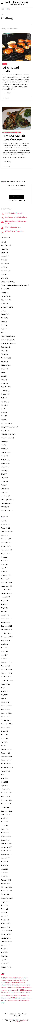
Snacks (3, 478)
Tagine (3, 492)
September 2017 (7, 680)
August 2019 (5, 597)
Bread (3, 267)
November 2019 (6, 586)
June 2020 (4, 561)
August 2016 (5, 728)
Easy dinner (26, 987)
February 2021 (6, 539)
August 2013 (5, 858)
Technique (4, 496)
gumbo (11, 992)
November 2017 (6, 673)
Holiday (3, 362)
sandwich (20, 998)
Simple (3, 470)
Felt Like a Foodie (16, 2)
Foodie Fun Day (6, 340)
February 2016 (6, 749)
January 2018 (5, 666)
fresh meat (4, 347)
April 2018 (4, 655)
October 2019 (5, 590)
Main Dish (12, 132)
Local (3, 380)
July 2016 (4, 731)
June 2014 (4, 822)
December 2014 (6, 800)
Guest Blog (5, 358)
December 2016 (6, 713)
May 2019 (4, 608)
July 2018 (4, 644)
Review (3, 441)
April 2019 (4, 611)
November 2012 (6, 891)
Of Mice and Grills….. (10, 69)
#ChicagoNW (4, 977)
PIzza (3, 412)
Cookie (3, 303)
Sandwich (4, 452)
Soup (3, 481)
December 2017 (6, 670)
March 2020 (5, 572)
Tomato (3, 1003)
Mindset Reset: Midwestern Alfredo (15, 222)
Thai (9, 1000)
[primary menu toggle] (2, 3)
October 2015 (5, 764)
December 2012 (6, 887)
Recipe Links (16, 1015)
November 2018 (6, 630)
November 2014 (6, 804)
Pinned (2, 998)
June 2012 (4, 909)
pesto (25, 995)
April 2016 (4, 742)
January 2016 (5, 753)
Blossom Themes (24, 1020)
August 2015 (5, 771)
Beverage (4, 264)
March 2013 (5, 876)
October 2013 (5, 851)
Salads (3, 449)
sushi (6, 1000)
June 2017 (4, 691)
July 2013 (4, 862)
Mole (3, 398)
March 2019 (5, 615)
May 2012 (4, 913)
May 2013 (4, 869)
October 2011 (5, 938)
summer (4, 489)
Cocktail (3, 293)
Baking (3, 256)
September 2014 (7, 811)
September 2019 (7, 593)
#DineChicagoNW (14, 977)
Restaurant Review (7, 434)
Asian (3, 249)
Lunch (3, 383)
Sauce (3, 456)
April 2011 (4, 960)
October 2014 (5, 807)
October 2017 (5, 677)
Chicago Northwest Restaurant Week (13, 285)
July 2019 (4, 601)
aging (3, 242)
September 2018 (7, 637)
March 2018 (5, 659)
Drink (3, 322)
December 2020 (6, 543)
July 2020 (4, 557)
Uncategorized (6, 499)
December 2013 (6, 844)
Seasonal (4, 463)
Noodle (3, 401)
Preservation (5, 423)
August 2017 (5, 684)
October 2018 (5, 633)
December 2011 (6, 931)
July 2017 (4, 688)
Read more (7, 93)
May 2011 (4, 956)
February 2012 (6, 924)
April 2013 (4, 873)
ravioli (9, 998)
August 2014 (5, 815)
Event (3, 329)
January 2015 (5, 797)
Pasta (3, 405)
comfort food (5, 296)
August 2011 (5, 945)
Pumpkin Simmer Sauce (9, 427)
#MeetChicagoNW (23, 977)
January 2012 (5, 927)
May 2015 (4, 782)
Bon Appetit (24, 980)
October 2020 (5, 546)
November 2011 (6, 934)
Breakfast (4, 271)
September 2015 (7, 768)
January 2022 (5, 528)
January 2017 (5, 709)
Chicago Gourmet (7, 282)
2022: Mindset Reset (12, 227)
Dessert (3, 314)
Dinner (3, 318)
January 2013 (5, 884)
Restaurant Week (7, 438)
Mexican (3, 394)
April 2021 (4, 535)
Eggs (2, 325)
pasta (22, 995)
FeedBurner (21, 200)
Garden (3, 354)
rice (2, 445)
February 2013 (6, 880)
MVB (19, 995)
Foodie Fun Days (6, 343)
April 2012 (4, 916)
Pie (2, 409)
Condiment (4, 300)
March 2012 (5, 920)
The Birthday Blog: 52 (13, 213)
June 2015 (4, 778)
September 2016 (7, 724)
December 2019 (6, 582)
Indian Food (5, 365)
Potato (3, 420)
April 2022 (4, 521)
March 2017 (5, 702)
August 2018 (5, 641)
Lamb (3, 376)
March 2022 (5, 524)
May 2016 (4, 738)
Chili (18, 985)
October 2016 (5, 720)
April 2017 (4, 699)
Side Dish (4, 467)
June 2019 (4, 604)
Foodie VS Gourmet (10, 1013)
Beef (2, 260)
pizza (6, 998)
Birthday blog (16, 980)
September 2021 (7, 532)
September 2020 (7, 550)
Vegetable (4, 503)
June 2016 (4, 735)
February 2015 (6, 793)
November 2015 (6, 760)
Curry (3, 311)
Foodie (20, 989)
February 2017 (6, 706)
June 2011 (4, 953)
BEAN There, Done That (14, 231)
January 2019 (5, 622)
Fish (2, 332)
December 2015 (6, 757)
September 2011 (7, 942)
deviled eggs (19, 987)
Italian (3, 369)
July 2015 (4, 775)
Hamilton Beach (17, 992)
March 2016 (5, 746)
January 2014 (5, 840)
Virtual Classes (6, 510)
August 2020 (5, 553)
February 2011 (6, 967)
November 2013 (6, 847)
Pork (2, 416)
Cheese (3, 278)
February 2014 (6, 836)
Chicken (3, 289)
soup (2, 1000)
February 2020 (6, 575)
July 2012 (4, 905)
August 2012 (5, 902)
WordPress (19, 1022)
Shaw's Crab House (26, 998)
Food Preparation (7, 336)
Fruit (2, 351)
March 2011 (5, 963)
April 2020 (4, 568)
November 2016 (6, 717)
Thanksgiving (13, 1000)
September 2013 (7, 855)
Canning (3, 274)
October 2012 (5, 895)
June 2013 (4, 865)
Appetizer (5, 132)
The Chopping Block (23, 1000)
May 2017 (4, 695)
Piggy (28, 995)
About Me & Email (23, 1013)
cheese (3, 982)
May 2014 (4, 826)
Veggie (3, 507)
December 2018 (6, 626)
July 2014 (4, 818)
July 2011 (4, 949)
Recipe (4, 64)
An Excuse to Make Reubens (16, 217)
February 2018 (6, 662)
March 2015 (5, 789)
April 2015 (4, 786)
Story (3, 485)
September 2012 (7, 898)
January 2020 (5, 579)
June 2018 (4, 648)
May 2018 (4, 651)
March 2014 (5, 833)
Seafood (4, 459)
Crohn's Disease (6, 307)
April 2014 (4, 829)
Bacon (3, 253)
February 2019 (6, 619)
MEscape (4, 391)
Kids (2, 372)
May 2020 (4, 564)
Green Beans (7, 992)
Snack (3, 474)
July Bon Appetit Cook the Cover (13, 138)
